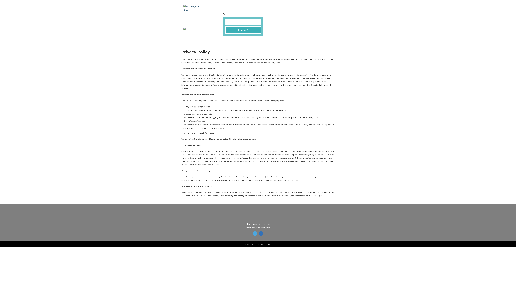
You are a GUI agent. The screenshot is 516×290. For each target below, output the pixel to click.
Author (235, 11)
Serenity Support (284, 11)
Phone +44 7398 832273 (258, 224)
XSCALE (216, 13)
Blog (312, 11)
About (321, 11)
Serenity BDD (263, 11)
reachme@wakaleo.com (258, 227)
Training (248, 11)
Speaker (223, 11)
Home (212, 11)
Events (302, 11)
